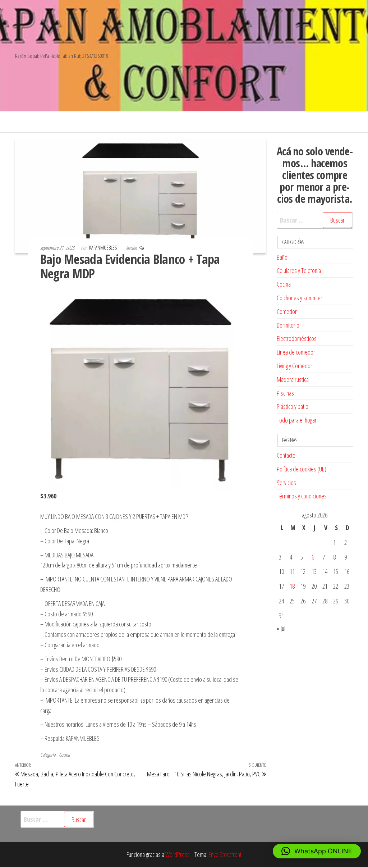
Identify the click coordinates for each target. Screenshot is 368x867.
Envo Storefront (225, 854)
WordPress (177, 854)
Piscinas (285, 393)
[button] (317, 851)
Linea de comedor (296, 352)
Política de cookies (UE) (301, 469)
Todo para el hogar (297, 420)
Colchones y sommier (299, 297)
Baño (282, 257)
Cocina (64, 754)
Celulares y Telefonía (299, 270)
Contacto (286, 455)
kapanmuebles (103, 247)
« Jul (281, 628)
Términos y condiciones (302, 496)
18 (292, 586)
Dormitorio (288, 325)
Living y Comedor (294, 365)
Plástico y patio (292, 406)
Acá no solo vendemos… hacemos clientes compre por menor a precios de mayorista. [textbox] (315, 175)
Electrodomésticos (297, 338)
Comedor (287, 311)
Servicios (286, 482)
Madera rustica (293, 379)
